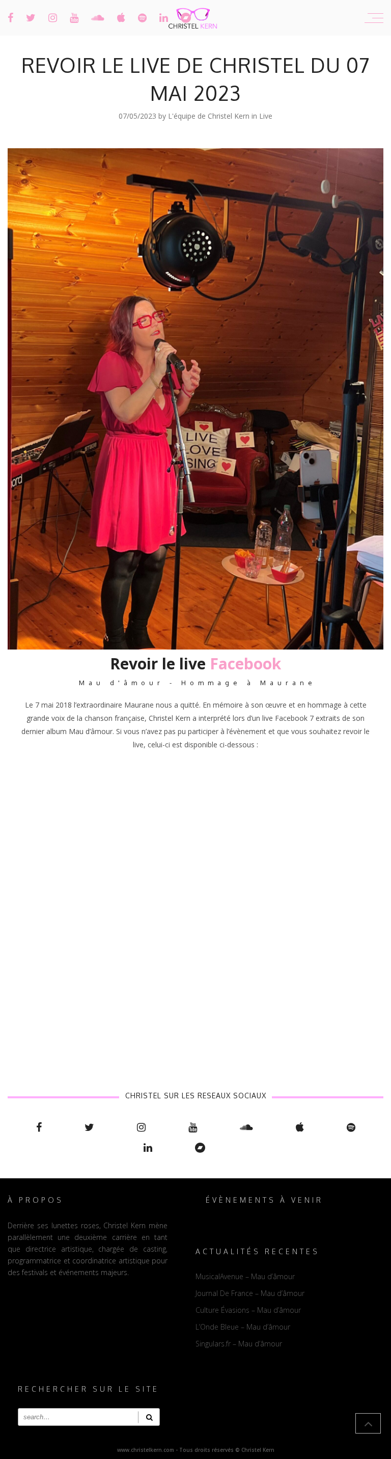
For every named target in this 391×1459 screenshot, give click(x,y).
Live (265, 116)
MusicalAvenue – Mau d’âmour (245, 1276)
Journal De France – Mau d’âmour (250, 1293)
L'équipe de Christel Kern (210, 116)
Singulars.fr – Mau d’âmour (239, 1343)
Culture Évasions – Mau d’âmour (248, 1310)
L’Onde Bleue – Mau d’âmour (243, 1327)
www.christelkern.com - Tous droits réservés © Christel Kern (195, 1449)
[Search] (149, 1417)
